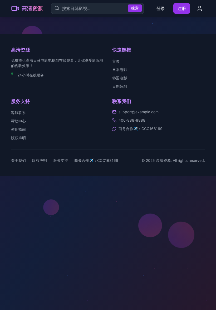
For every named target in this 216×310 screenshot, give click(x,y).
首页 (116, 61)
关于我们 (18, 160)
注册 (182, 8)
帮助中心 (18, 121)
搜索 (135, 8)
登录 (160, 8)
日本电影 (119, 69)
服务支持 (60, 160)
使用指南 (18, 129)
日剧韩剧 (119, 86)
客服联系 (18, 112)
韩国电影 (119, 78)
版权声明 (18, 138)
